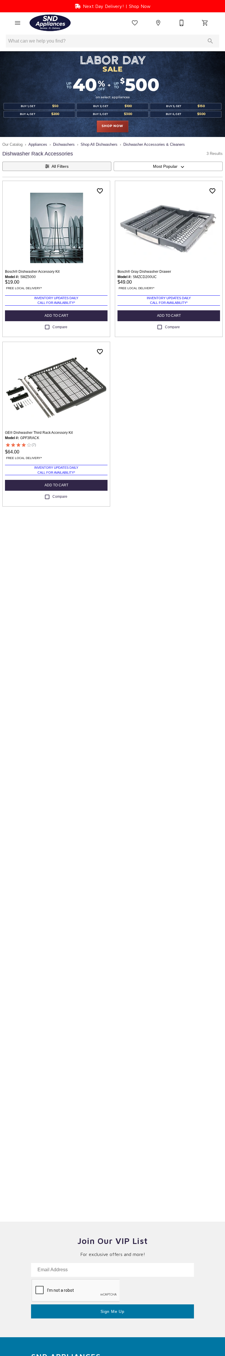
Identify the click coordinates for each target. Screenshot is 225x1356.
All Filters (60, 166)
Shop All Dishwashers (99, 144)
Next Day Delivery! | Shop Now (117, 6)
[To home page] (50, 23)
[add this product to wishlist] (100, 191)
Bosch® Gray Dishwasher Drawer (144, 272)
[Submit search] (210, 41)
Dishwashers (64, 144)
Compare (59, 327)
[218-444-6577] (182, 23)
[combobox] (168, 166)
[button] (18, 23)
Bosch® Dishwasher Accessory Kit (32, 272)
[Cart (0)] (205, 23)
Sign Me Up (112, 1311)
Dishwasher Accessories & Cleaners (154, 144)
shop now (112, 126)
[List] (135, 23)
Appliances (37, 144)
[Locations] (158, 23)
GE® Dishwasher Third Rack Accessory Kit (39, 433)
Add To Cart (56, 316)
